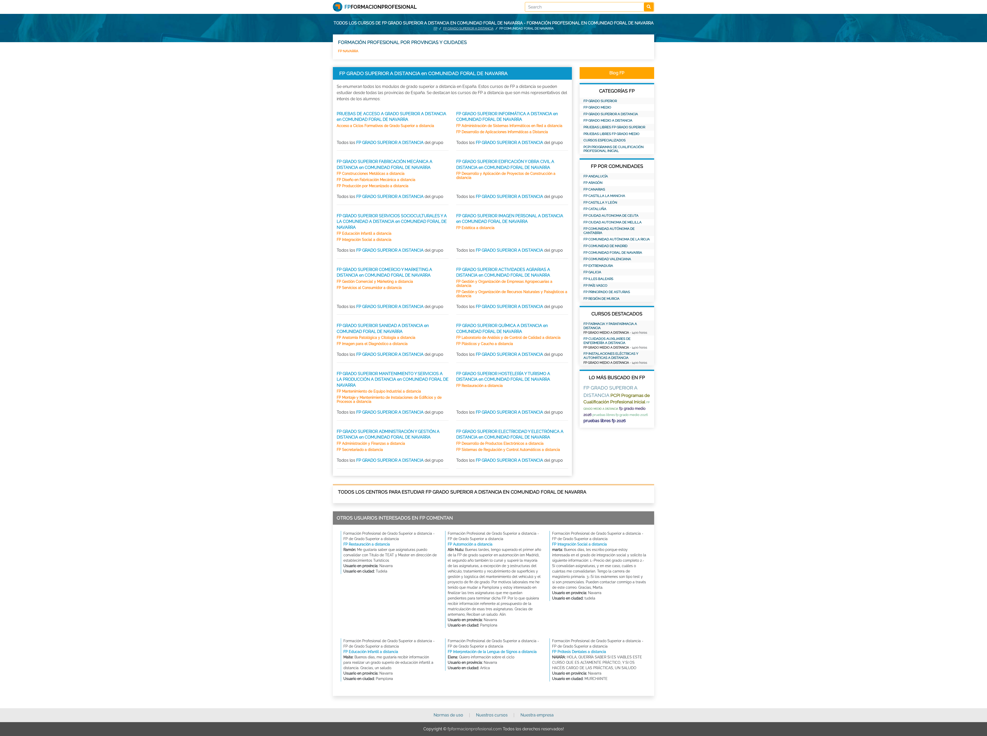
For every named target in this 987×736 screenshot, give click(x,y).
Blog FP (616, 72)
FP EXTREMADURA (598, 266)
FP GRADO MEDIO (597, 107)
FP (435, 28)
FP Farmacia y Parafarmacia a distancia (610, 326)
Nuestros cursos (492, 715)
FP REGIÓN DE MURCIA (601, 299)
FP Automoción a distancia (470, 544)
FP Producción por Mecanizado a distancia (372, 186)
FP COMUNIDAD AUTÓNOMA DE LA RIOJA (616, 239)
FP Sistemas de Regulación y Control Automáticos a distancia (508, 450)
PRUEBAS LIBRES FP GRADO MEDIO (611, 134)
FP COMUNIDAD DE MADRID (605, 246)
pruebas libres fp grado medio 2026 (620, 415)
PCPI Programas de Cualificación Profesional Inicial (613, 149)
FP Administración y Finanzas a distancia (371, 443)
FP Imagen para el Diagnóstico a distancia (372, 344)
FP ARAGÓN (592, 183)
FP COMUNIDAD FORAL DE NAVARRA (612, 253)
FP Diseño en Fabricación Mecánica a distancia (376, 180)
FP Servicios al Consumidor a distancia (369, 288)
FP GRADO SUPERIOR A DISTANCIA (468, 28)
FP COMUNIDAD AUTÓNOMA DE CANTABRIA (609, 231)
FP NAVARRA (348, 51)
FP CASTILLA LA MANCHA (604, 196)
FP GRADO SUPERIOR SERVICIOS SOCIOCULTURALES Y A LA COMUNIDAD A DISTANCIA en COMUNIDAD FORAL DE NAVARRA (392, 221)
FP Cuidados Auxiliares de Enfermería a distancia (606, 341)
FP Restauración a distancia (479, 386)
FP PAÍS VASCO (595, 285)
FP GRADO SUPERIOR (600, 101)
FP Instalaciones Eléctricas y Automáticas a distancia (610, 356)
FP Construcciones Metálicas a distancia (371, 173)
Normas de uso (448, 715)
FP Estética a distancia (475, 228)
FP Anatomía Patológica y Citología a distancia (376, 337)
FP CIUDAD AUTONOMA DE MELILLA (612, 222)
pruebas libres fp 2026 (604, 420)
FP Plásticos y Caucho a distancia (484, 344)
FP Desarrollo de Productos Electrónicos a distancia (500, 443)
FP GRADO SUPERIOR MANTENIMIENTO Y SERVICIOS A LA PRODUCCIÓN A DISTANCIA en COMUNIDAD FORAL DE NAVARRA (393, 379)
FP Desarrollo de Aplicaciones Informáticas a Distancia (502, 132)
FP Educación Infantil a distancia (364, 233)
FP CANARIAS (594, 189)
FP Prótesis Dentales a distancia (579, 652)
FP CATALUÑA (594, 209)
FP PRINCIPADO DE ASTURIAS (606, 292)
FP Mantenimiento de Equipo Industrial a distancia (379, 391)
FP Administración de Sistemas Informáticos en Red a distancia (509, 126)
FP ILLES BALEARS (598, 279)
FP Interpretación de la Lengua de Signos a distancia (492, 652)
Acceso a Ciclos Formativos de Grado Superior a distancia (385, 126)
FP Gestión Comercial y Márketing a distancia (375, 281)
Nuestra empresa (537, 715)
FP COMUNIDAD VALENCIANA (607, 259)
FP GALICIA (592, 272)
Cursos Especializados (604, 140)
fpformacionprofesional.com (474, 728)
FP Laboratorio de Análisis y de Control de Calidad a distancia (508, 337)
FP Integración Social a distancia (364, 240)
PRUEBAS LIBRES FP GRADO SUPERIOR (614, 127)
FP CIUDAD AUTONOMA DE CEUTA (610, 215)
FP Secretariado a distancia (360, 450)
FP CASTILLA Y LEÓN (600, 202)
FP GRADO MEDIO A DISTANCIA (607, 120)
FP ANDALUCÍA (595, 176)
